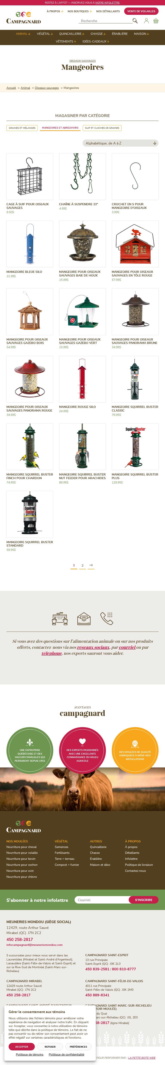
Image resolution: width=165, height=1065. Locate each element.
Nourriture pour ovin (20, 870)
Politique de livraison (139, 864)
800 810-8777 (124, 969)
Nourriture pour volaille (22, 852)
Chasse (97, 33)
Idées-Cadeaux (94, 41)
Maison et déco (100, 864)
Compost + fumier (67, 864)
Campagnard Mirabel (24, 981)
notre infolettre (107, 2)
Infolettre (131, 858)
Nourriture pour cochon (22, 864)
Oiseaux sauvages (82, 60)
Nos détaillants (108, 11)
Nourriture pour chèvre (21, 876)
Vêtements (64, 41)
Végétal (43, 33)
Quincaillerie (70, 33)
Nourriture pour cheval (21, 847)
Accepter (21, 1046)
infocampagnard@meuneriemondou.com (34, 944)
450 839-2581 (97, 969)
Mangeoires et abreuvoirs (60, 127)
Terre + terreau (64, 858)
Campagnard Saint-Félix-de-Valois (114, 981)
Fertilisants (62, 852)
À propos (53, 11)
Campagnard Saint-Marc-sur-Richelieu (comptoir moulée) (118, 1007)
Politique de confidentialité (66, 1054)
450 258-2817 (19, 939)
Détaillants (132, 852)
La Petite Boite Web (141, 1057)
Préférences (78, 1046)
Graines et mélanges (22, 127)
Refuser (50, 1046)
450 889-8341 (97, 995)
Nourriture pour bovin (20, 858)
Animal (22, 33)
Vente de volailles (141, 11)
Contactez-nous (135, 870)
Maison (140, 33)
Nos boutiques (78, 11)
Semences (61, 847)
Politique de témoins (29, 1054)
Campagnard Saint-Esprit (106, 955)
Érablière (120, 33)
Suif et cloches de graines (102, 127)
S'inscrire (143, 900)
